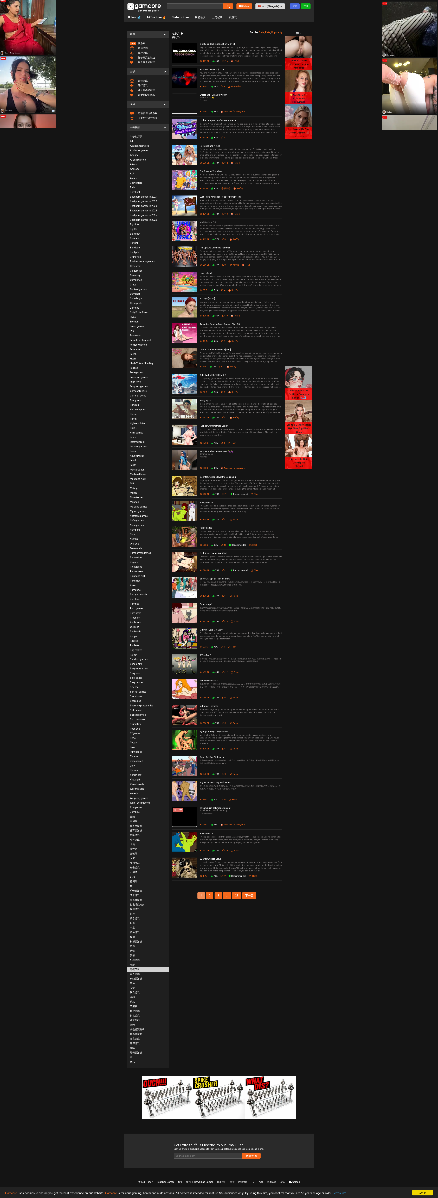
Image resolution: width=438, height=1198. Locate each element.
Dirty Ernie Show (139, 312)
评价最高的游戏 (146, 57)
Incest (133, 437)
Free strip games (139, 377)
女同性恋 (135, 862)
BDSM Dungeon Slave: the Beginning (218, 477)
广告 (252, 1182)
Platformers (136, 571)
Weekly (134, 793)
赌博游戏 (135, 1043)
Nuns (133, 534)
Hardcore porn (137, 409)
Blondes (134, 238)
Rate (267, 32)
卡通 (132, 844)
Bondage (135, 247)
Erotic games (137, 326)
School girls (136, 664)
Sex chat (134, 687)
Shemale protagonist (141, 705)
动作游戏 (135, 839)
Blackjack (135, 233)
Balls (132, 187)
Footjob (134, 367)
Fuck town (135, 381)
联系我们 (221, 1182)
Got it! (423, 1192)
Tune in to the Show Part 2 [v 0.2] (215, 349)
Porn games (136, 608)
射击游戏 (135, 867)
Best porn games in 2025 (143, 215)
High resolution (138, 423)
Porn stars (135, 613)
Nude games (137, 525)
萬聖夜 (133, 1006)
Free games (136, 372)
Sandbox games (139, 659)
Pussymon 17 (206, 833)
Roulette (134, 645)
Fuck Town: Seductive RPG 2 (213, 553)
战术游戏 (135, 895)
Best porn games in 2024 (143, 210)
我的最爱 (200, 17)
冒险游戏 (135, 835)
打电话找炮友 (137, 904)
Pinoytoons (136, 566)
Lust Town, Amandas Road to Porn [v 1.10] (220, 196)
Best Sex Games (166, 1182)
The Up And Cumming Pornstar (215, 247)
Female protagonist (140, 340)
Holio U (133, 428)
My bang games (138, 506)
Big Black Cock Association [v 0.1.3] (217, 44)
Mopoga (134, 502)
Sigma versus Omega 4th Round (215, 782)
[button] (270, 6)
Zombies (135, 812)
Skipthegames (138, 714)
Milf (132, 483)
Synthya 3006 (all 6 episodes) (214, 731)
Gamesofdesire (138, 391)
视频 (132, 1024)
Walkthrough (137, 788)
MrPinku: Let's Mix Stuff (211, 629)
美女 (132, 987)
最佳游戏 (143, 48)
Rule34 (134, 654)
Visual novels (137, 784)
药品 (132, 1001)
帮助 (261, 1182)
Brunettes (135, 256)
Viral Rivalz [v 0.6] (208, 222)
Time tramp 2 (206, 604)
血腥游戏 (135, 1011)
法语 (132, 950)
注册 (306, 6)
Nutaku (134, 539)
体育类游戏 (136, 830)
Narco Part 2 (206, 528)
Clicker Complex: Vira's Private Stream (218, 120)
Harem (133, 414)
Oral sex (134, 543)
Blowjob (134, 243)
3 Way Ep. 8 (205, 655)
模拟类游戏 (136, 941)
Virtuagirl (135, 779)
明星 (132, 927)
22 (236, 895)
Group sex (135, 400)
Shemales (135, 701)
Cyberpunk (136, 303)
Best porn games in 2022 (143, 201)
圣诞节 (133, 853)
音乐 (132, 1061)
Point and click (137, 576)
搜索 (188, 1182)
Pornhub (134, 603)
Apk (132, 173)
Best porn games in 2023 (143, 206)
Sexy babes (136, 677)
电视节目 (135, 969)
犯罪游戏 (135, 960)
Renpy (133, 636)
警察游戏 (135, 1038)
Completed (136, 280)
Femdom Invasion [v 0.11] (212, 69)
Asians (133, 178)
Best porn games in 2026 (143, 219)
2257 (282, 1182)
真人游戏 (135, 974)
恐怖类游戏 (136, 890)
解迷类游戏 (136, 1034)
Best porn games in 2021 (143, 196)
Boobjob (134, 252)
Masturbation (137, 469)
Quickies (134, 627)
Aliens (133, 164)
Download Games (203, 1182)
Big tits (133, 229)
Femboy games (138, 344)
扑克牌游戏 (136, 899)
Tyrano (134, 756)
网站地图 (243, 1182)
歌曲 (132, 946)
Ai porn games (138, 159)
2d (131, 141)
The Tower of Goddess (211, 171)
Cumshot (135, 293)
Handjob (134, 405)
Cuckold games (138, 289)
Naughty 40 (205, 400)
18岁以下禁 (136, 136)
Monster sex (136, 497)
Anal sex (134, 169)
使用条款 (271, 1182)
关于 (232, 1182)
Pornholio (135, 599)
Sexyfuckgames (139, 668)
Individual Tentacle (209, 706)
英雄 (132, 997)
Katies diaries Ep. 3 (209, 680)
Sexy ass (135, 673)
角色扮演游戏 (137, 1029)
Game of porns (138, 395)
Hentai (133, 418)
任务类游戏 (136, 825)
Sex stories (136, 696)
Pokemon (135, 580)
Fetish (133, 354)
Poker (133, 585)
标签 (180, 1182)
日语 (132, 923)
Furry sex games (139, 386)
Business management (142, 261)
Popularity (276, 32)
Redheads (135, 631)
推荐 (132, 913)
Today (133, 742)
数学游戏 (135, 918)
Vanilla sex (135, 775)
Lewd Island (206, 273)
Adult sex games (139, 150)
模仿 (132, 937)
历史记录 (217, 17)
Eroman (134, 321)
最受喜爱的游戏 (146, 62)
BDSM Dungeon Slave (210, 859)
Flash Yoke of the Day (141, 363)
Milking (134, 488)
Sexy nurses (136, 682)
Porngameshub (138, 594)
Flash (133, 358)
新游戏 (233, 17)
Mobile (133, 492)
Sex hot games (138, 691)
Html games (136, 432)
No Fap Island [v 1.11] (210, 146)
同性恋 (133, 849)
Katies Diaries (137, 455)
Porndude (135, 590)
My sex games (138, 511)
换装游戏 (135, 909)
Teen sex (135, 728)
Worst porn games (140, 802)
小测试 (133, 872)
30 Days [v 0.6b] (207, 298)
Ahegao (134, 155)
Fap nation (135, 335)
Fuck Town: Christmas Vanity (214, 426)
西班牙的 (135, 1020)
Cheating (135, 275)
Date (261, 32)
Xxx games (136, 807)
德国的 (133, 881)
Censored (135, 266)
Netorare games (139, 516)
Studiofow (135, 724)
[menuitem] (148, 43)
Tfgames (135, 733)
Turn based (136, 751)
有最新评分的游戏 (147, 118)
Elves (133, 317)
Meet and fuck (138, 479)
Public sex (135, 622)
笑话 (132, 983)
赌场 (132, 1048)
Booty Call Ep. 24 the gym (212, 757)
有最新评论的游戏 (147, 113)
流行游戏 (143, 52)
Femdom (135, 349)
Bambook (135, 192)
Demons (134, 307)
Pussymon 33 (206, 502)
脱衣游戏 (135, 992)
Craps (133, 284)
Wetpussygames (139, 798)
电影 (132, 964)
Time (133, 738)
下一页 (249, 895)
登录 (295, 6)
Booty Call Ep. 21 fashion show (215, 578)
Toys (132, 747)
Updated (134, 770)
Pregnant (135, 617)
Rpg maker (136, 650)
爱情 (132, 955)
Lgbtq (133, 465)
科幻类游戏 (136, 978)
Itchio (133, 451)
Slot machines (137, 719)
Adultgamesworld (139, 145)
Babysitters (136, 182)
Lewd (133, 460)
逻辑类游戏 (136, 1052)
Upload (245, 6)
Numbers (135, 529)
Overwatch (136, 548)
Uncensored (136, 761)
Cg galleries (136, 270)
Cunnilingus (136, 298)
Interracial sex (137, 442)
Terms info (339, 1193)
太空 (132, 858)
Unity (133, 765)
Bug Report (147, 1182)
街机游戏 (135, 1015)
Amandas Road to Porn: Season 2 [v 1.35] (220, 324)
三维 (132, 816)
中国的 (133, 821)
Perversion (136, 557)
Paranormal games (140, 553)
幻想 (132, 876)
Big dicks (134, 224)
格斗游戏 (135, 932)
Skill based (135, 710)
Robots (134, 640)
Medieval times (138, 474)
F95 (132, 330)
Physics (134, 562)
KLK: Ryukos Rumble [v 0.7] (213, 375)
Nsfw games (137, 520)
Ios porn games (138, 446)
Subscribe (251, 1155)
